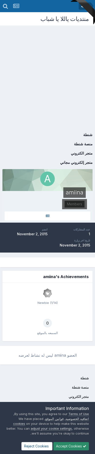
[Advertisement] (47, 75)
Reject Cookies (37, 446)
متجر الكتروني (82, 153)
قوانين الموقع (54, 419)
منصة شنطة (83, 144)
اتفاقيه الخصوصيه (77, 419)
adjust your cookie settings (51, 428)
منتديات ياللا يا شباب (64, 18)
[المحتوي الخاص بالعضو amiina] (47, 216)
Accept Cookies (69, 446)
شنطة (88, 134)
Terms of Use (78, 414)
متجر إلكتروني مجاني (76, 162)
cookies (19, 424)
